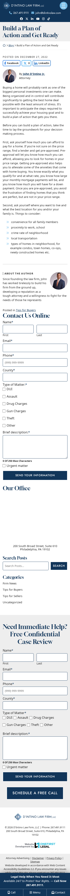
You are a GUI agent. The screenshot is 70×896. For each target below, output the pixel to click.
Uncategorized (12, 602)
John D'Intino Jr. (34, 74)
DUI (9, 389)
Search (59, 566)
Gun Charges (16, 411)
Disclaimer (38, 858)
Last (39, 335)
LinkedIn (41, 63)
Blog (11, 45)
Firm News (10, 583)
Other (11, 425)
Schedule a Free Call (35, 793)
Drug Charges (17, 404)
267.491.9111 (21, 13)
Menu (63, 8)
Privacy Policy (54, 858)
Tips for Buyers (26, 310)
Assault (12, 396)
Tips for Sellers (12, 596)
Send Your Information (35, 475)
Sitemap (35, 861)
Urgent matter (17, 466)
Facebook (11, 63)
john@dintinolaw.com (48, 13)
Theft (10, 418)
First (5, 335)
